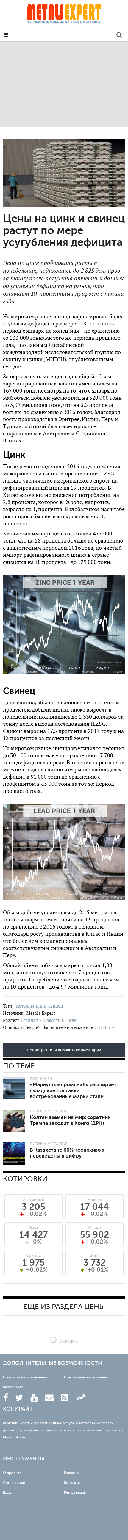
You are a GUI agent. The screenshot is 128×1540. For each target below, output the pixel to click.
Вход (7, 1492)
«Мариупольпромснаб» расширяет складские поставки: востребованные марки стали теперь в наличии (73, 1093)
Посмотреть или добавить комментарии (64, 1050)
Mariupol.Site (14, 1437)
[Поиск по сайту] (119, 36)
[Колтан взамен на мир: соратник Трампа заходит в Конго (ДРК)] (14, 1121)
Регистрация (75, 1492)
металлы (25, 1006)
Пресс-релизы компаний (85, 1377)
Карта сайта (13, 1387)
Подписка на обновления (25, 1377)
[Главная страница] (64, 15)
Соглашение (14, 1483)
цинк (41, 1006)
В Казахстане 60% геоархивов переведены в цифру (67, 1153)
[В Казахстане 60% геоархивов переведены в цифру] (14, 1153)
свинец (55, 1006)
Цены (71, 1020)
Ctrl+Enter (105, 1027)
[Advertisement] (64, 84)
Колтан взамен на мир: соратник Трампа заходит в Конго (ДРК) (70, 1120)
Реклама (71, 1473)
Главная (29, 1020)
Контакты (72, 1483)
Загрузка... (68, 1341)
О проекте (12, 1473)
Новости (52, 1020)
